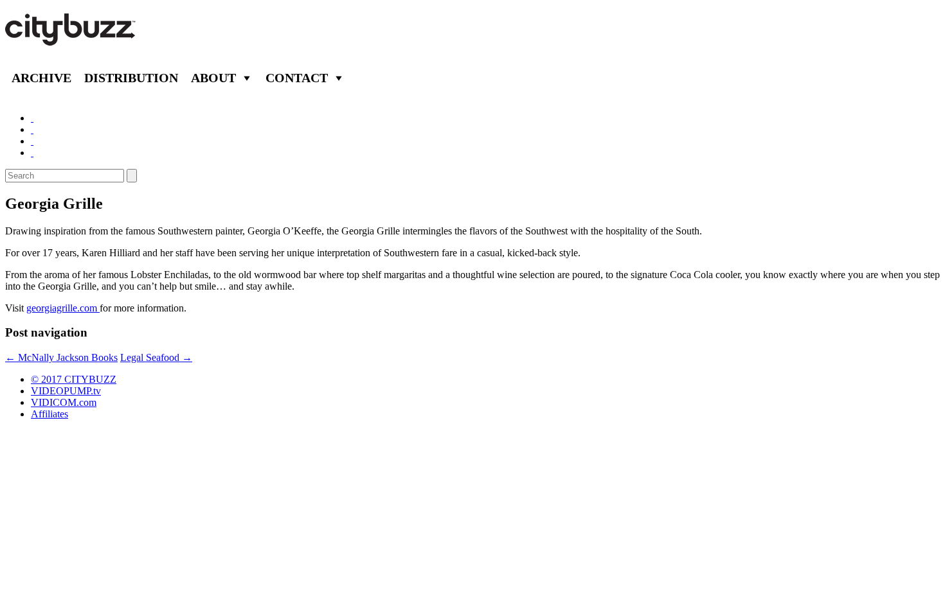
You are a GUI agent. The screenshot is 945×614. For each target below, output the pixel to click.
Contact (297, 78)
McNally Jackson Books (61, 357)
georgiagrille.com (63, 308)
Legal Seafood (156, 357)
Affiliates (49, 413)
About (213, 78)
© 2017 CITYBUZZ (73, 379)
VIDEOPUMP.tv (66, 390)
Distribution (131, 78)
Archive (41, 78)
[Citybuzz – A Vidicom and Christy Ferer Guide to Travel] (71, 38)
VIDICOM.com (63, 402)
